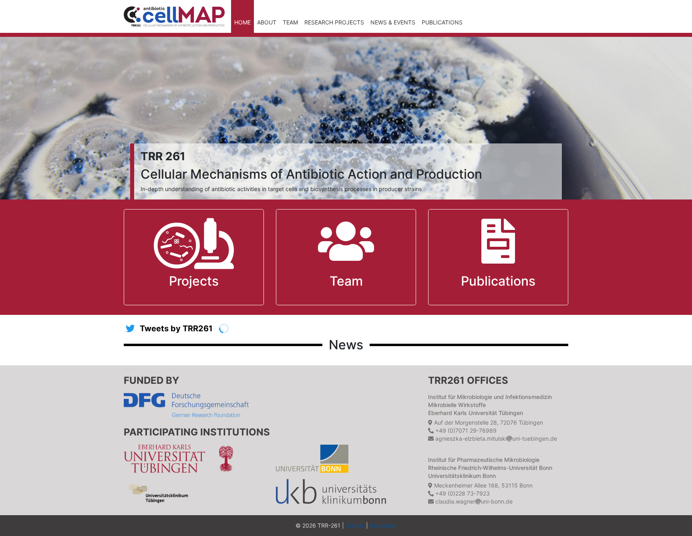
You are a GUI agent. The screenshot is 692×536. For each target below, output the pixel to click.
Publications (442, 22)
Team (290, 22)
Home (242, 22)
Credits (355, 525)
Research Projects (334, 22)
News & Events (392, 22)
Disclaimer (383, 525)
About (266, 22)
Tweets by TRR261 (176, 328)
